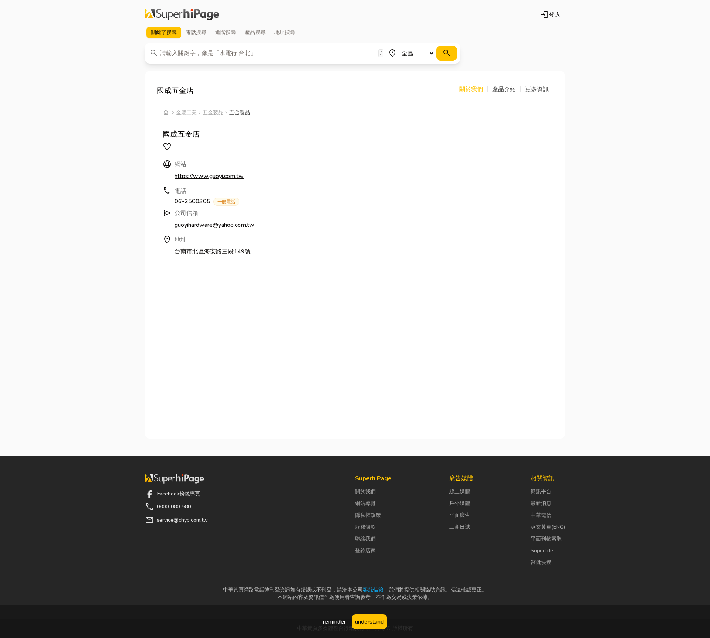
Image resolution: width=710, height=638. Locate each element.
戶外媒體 (459, 503)
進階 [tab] (225, 32)
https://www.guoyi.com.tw (209, 176)
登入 (550, 14)
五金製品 (213, 112)
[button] (473, 89)
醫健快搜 (541, 562)
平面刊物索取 (546, 538)
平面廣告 (459, 515)
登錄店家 (365, 550)
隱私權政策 (368, 515)
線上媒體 (459, 491)
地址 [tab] (284, 32)
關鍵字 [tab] (164, 32)
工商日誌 (459, 526)
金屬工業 (186, 112)
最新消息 (541, 503)
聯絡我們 (365, 538)
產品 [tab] (255, 32)
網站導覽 (365, 503)
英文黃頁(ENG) (548, 526)
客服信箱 (373, 589)
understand (369, 622)
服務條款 (365, 526)
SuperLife (542, 550)
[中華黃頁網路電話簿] (182, 15)
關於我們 (365, 491)
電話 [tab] (196, 32)
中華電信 (541, 515)
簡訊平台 (541, 491)
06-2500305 (205, 201)
